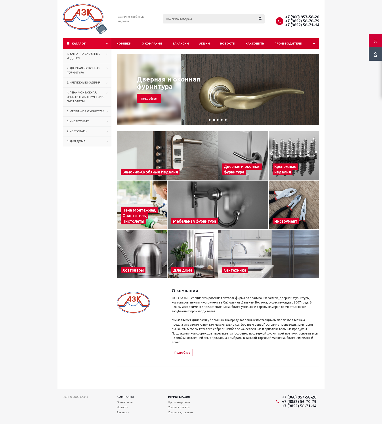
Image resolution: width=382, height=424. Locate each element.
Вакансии (180, 43)
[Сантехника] (268, 254)
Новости (227, 43)
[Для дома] (193, 254)
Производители (288, 43)
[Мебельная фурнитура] (218, 205)
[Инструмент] (294, 205)
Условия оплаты (179, 407)
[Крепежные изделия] (294, 155)
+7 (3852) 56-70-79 (302, 21)
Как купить (255, 43)
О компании (152, 43)
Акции (204, 43)
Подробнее (208, 94)
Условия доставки (180, 412)
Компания (125, 396)
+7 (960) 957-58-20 (302, 17)
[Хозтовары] (142, 254)
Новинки (124, 43)
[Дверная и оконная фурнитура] (243, 155)
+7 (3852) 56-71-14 (302, 25)
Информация (179, 396)
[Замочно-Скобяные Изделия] (167, 155)
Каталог (79, 43)
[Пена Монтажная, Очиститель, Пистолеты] (142, 205)
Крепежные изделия (231, 82)
